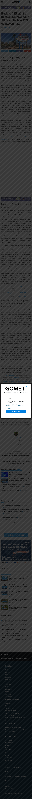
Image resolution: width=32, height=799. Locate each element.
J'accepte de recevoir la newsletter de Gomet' (15, 402)
